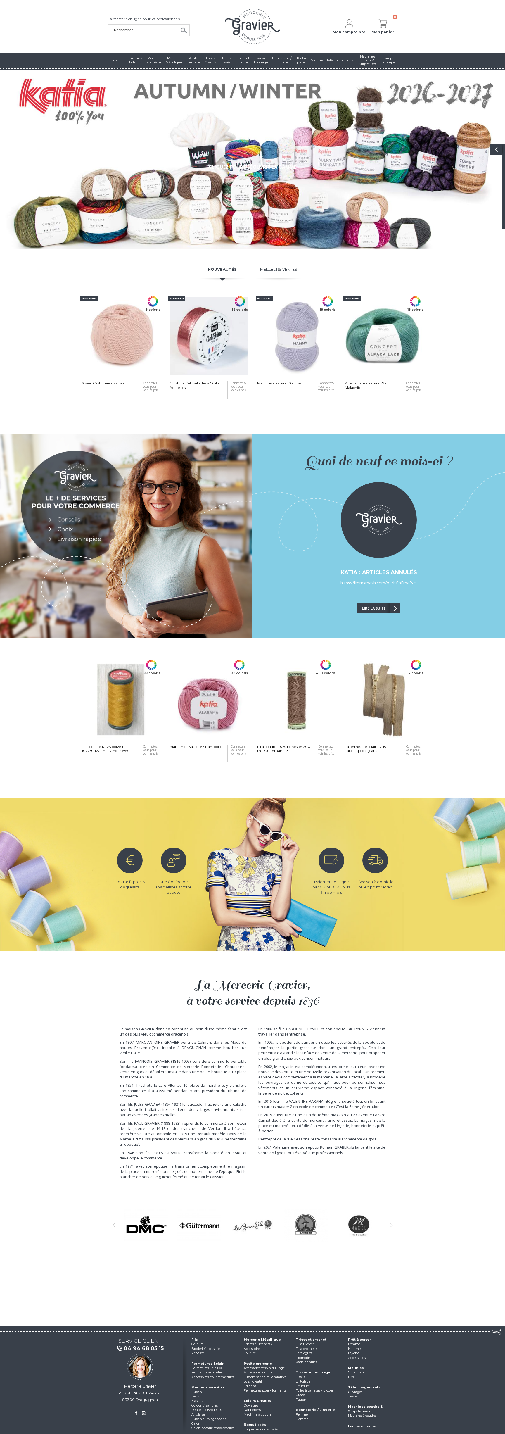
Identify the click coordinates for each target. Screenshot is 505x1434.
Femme (302, 1414)
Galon (195, 1423)
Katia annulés (306, 1362)
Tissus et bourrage (313, 1372)
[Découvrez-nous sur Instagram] (144, 1412)
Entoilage (303, 1381)
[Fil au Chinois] (305, 1225)
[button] (12, 159)
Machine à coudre (257, 1414)
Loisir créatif (253, 1381)
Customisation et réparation (265, 1377)
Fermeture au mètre (206, 1372)
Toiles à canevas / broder (314, 1390)
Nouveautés (222, 269)
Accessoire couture (258, 1372)
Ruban (196, 1392)
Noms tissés (255, 1425)
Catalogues (304, 1353)
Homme (302, 1419)
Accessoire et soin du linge (264, 1368)
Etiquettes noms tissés (261, 1429)
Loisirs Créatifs (257, 1401)
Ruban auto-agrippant (208, 1419)
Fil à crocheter (307, 1349)
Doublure (303, 1386)
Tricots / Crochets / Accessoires (258, 1346)
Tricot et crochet (311, 1340)
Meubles (356, 1368)
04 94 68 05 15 (144, 1348)
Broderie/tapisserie (205, 1349)
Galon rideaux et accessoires (212, 1428)
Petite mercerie (258, 1363)
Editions (250, 1386)
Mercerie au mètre (208, 1387)
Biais (195, 1396)
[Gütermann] (199, 1225)
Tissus (300, 1377)
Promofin (303, 1358)
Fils (194, 1340)
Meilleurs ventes (278, 269)
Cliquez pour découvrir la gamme (252, 167)
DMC (351, 1377)
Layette (353, 1353)
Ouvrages (251, 1405)
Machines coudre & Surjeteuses (365, 1408)
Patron (301, 1399)
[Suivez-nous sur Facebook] (136, 1412)
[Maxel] (358, 1225)
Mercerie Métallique (262, 1340)
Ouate (300, 1395)
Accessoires (357, 1358)
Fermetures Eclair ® (206, 1368)
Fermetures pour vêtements (265, 1390)
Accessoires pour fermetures (212, 1377)
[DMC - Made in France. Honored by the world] (146, 1225)
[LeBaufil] (252, 1225)
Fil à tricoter (305, 1344)
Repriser (197, 1353)
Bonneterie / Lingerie (315, 1410)
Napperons (252, 1410)
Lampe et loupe (362, 1426)
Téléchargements (364, 1387)
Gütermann (357, 1372)
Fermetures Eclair (207, 1363)
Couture (197, 1344)
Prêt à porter (359, 1340)
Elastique (198, 1401)
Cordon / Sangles (204, 1405)
